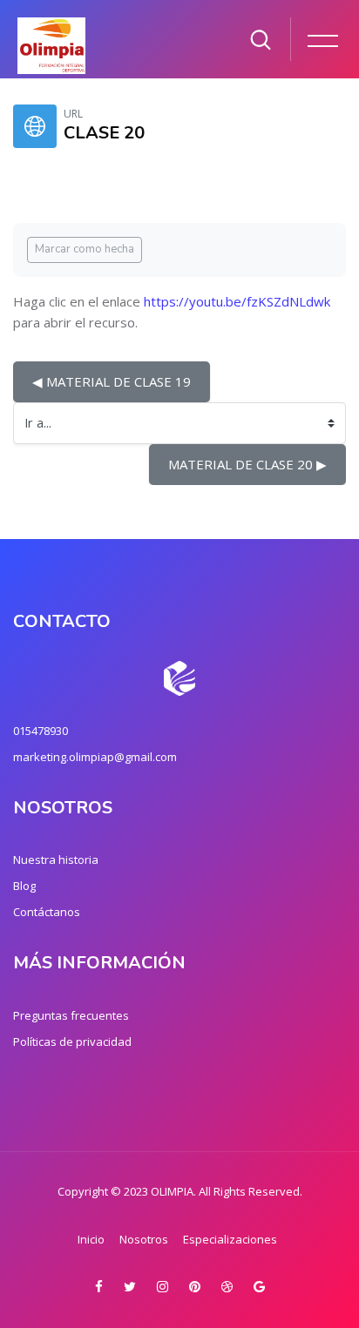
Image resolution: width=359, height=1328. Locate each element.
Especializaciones (230, 1239)
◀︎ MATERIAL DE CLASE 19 (111, 381)
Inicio (91, 1239)
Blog (24, 885)
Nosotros (143, 1239)
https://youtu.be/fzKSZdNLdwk (237, 301)
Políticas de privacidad (72, 1041)
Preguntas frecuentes (71, 1015)
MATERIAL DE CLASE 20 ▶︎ (247, 464)
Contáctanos (46, 912)
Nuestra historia (55, 859)
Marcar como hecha (84, 249)
